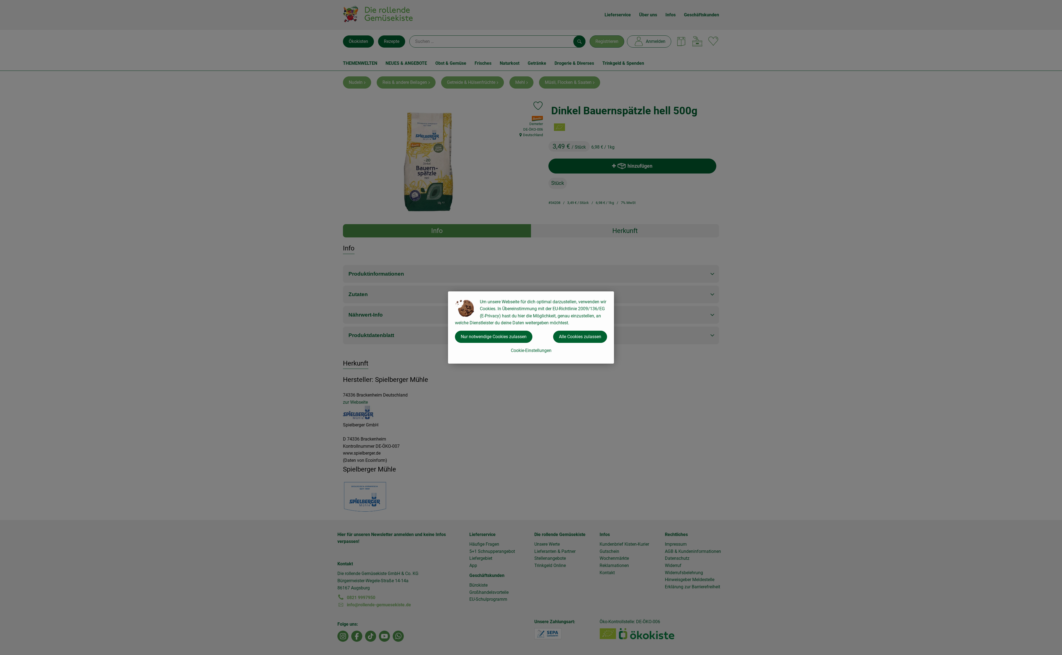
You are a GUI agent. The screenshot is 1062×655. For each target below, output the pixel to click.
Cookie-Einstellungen (531, 350)
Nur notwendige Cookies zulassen (494, 336)
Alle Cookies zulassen (580, 336)
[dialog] (531, 327)
